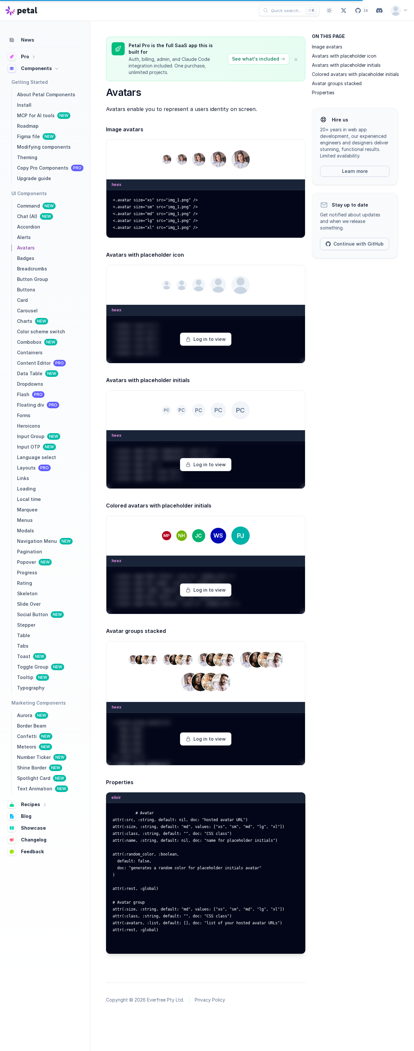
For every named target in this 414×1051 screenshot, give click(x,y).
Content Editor (40, 363)
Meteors (33, 746)
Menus (25, 520)
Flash (30, 394)
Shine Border (38, 767)
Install (24, 105)
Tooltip (32, 677)
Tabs (22, 646)
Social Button (39, 614)
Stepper (26, 625)
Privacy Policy (210, 1000)
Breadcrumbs (32, 268)
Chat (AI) (34, 216)
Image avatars (327, 46)
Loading (26, 488)
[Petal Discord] (379, 10)
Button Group (32, 279)
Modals (25, 530)
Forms (23, 415)
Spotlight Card (40, 778)
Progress (27, 572)
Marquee (27, 509)
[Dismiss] (296, 59)
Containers (30, 352)
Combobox (36, 342)
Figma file (35, 136)
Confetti (33, 736)
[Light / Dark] (329, 10)
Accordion (28, 227)
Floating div (37, 405)
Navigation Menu (44, 541)
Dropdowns (30, 384)
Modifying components (44, 147)
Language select (36, 457)
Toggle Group (39, 667)
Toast (30, 656)
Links (23, 478)
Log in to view (209, 339)
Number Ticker (40, 757)
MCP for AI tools (42, 115)
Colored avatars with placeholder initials (355, 74)
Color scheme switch (41, 331)
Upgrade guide (34, 178)
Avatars (26, 247)
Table (23, 635)
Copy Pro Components (49, 168)
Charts (31, 321)
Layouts (33, 467)
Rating (24, 583)
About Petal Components (46, 94)
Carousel (27, 310)
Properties (323, 92)
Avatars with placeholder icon (344, 56)
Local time (29, 499)
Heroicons (28, 426)
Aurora (31, 715)
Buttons (26, 289)
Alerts (24, 237)
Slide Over (29, 604)
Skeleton (27, 593)
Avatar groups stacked (337, 83)
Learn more (355, 171)
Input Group (37, 436)
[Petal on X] (344, 10)
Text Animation (41, 788)
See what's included (255, 59)
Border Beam (31, 725)
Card (22, 300)
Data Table (36, 373)
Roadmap (28, 126)
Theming (27, 157)
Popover (33, 562)
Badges (25, 258)
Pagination (29, 551)
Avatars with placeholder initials (346, 65)
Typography (31, 688)
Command (35, 206)
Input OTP (35, 447)
